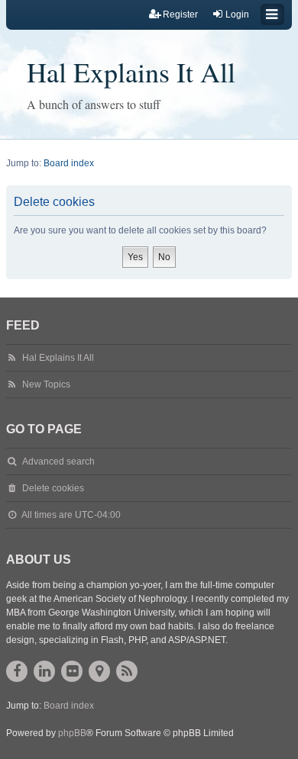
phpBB (72, 733)
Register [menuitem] (180, 14)
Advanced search (58, 461)
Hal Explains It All (131, 71)
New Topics (46, 384)
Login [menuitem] (237, 14)
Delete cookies (53, 488)
